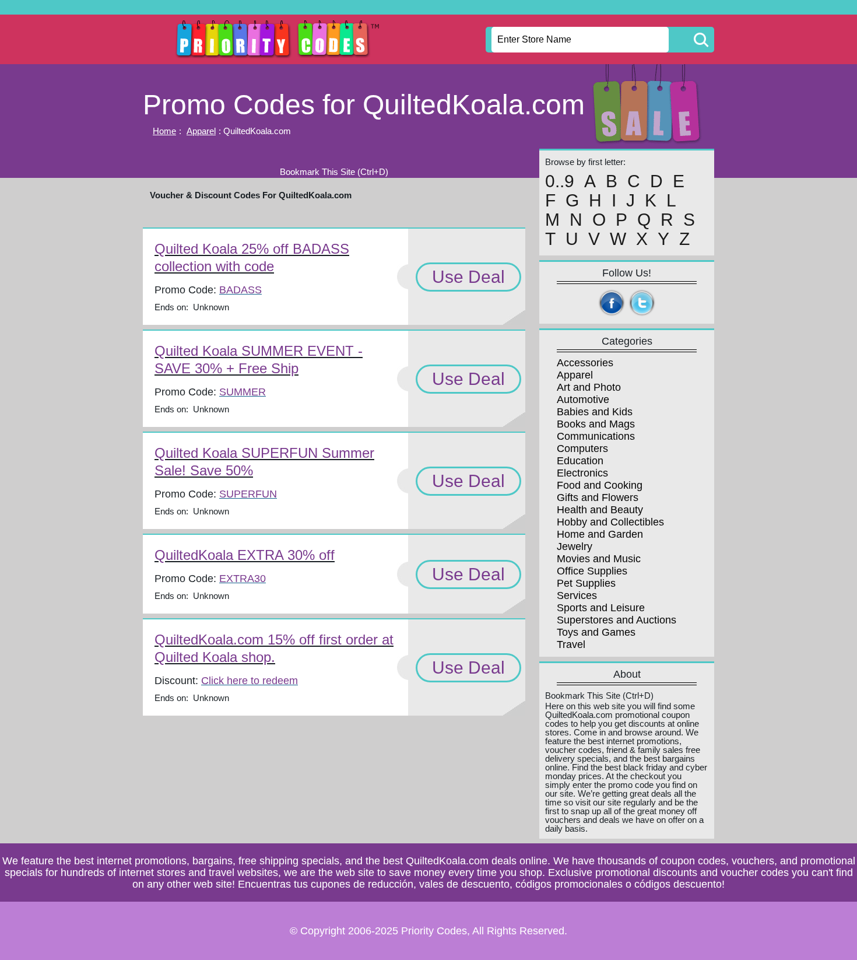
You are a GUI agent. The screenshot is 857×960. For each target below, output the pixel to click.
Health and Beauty (600, 510)
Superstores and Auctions (616, 620)
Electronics (582, 473)
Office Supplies (592, 571)
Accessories (585, 363)
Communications (596, 436)
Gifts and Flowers (597, 497)
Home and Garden (600, 534)
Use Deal (468, 276)
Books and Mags (596, 424)
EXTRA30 (242, 578)
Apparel (201, 131)
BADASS (240, 290)
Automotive (583, 399)
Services (577, 595)
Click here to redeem (249, 680)
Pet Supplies (586, 583)
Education (580, 461)
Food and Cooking (599, 485)
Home (164, 131)
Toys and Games (596, 632)
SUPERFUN (248, 494)
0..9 (559, 181)
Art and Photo (589, 387)
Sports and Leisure (601, 608)
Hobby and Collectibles (610, 522)
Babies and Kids (595, 412)
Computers (582, 448)
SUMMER (242, 392)
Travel (571, 644)
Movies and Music (599, 559)
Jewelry (574, 546)
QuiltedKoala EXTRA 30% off (244, 555)
